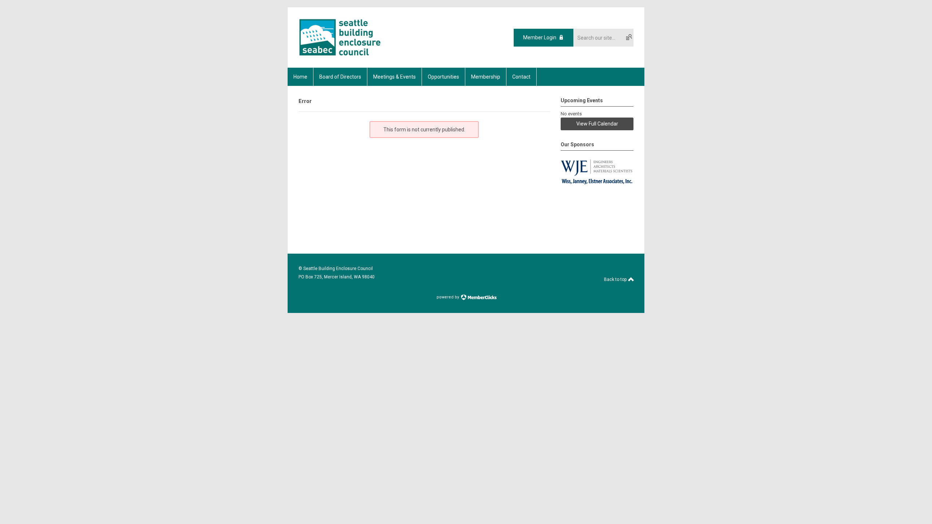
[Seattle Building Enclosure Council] (340, 55)
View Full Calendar (597, 124)
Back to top (616, 279)
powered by (448, 297)
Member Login (539, 37)
